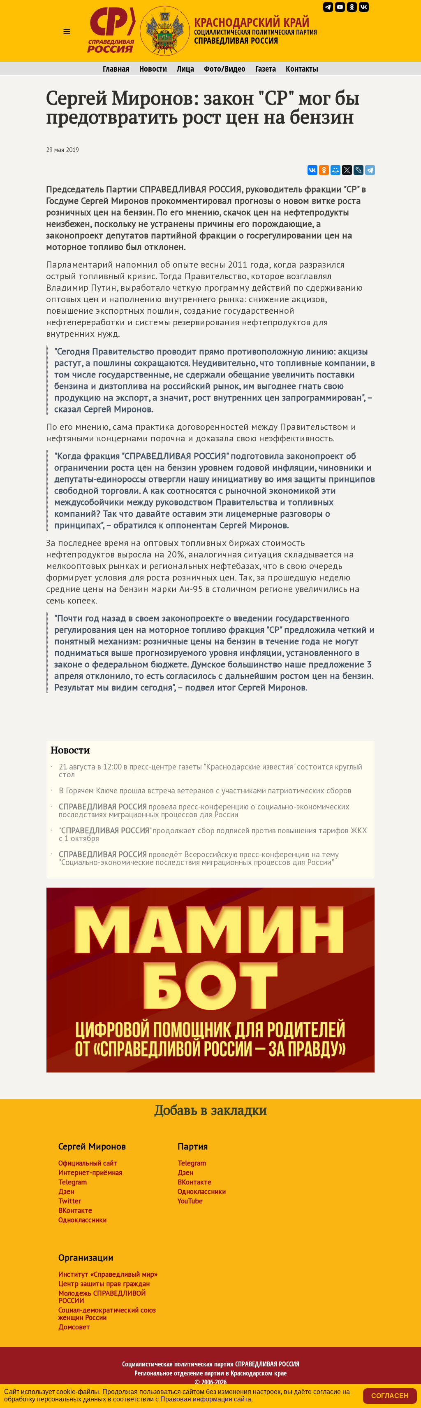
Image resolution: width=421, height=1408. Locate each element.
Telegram (72, 1182)
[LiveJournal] (358, 170)
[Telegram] (370, 170)
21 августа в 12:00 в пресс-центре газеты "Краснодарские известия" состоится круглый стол (206, 771)
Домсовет (74, 1327)
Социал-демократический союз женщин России (107, 1313)
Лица (185, 68)
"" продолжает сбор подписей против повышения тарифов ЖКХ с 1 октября (209, 835)
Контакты (302, 68)
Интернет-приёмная (90, 1172)
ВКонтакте (75, 1210)
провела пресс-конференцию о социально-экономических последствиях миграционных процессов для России (200, 811)
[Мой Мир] (335, 170)
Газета (265, 68)
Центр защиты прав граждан (104, 1283)
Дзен (66, 1191)
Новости (153, 68)
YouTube (190, 1201)
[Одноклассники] (324, 170)
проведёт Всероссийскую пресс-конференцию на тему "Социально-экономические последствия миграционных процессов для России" (195, 859)
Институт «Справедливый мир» (107, 1274)
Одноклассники (82, 1220)
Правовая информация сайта (205, 1399)
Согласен (390, 1395)
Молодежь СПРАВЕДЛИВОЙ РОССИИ (102, 1296)
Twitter (69, 1201)
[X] (347, 170)
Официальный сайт (87, 1163)
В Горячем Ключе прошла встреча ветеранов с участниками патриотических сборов (201, 792)
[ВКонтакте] (312, 170)
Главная (116, 68)
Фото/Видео (224, 68)
